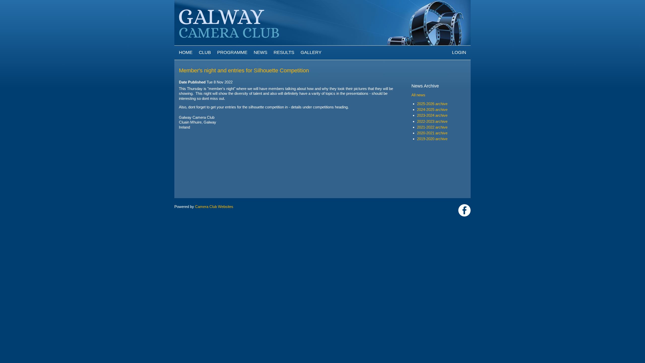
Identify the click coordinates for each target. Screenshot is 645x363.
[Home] (322, 2)
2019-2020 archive (432, 139)
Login (459, 52)
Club (205, 52)
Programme (232, 52)
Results (284, 52)
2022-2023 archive (432, 121)
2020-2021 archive (432, 133)
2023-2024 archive (432, 115)
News (260, 52)
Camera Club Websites (214, 206)
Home (185, 52)
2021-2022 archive (432, 127)
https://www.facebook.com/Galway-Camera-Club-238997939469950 (464, 210)
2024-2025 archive (432, 109)
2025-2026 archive (432, 104)
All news (418, 95)
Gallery (311, 52)
